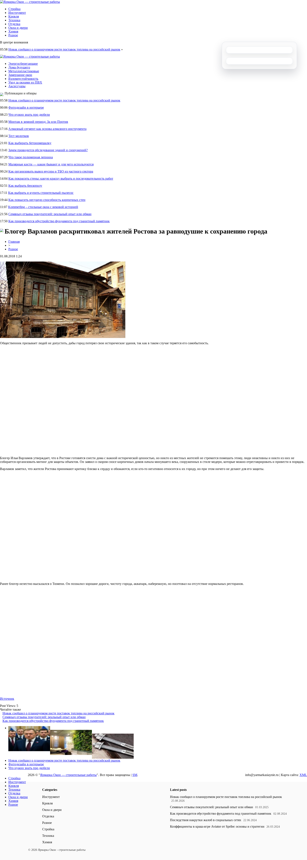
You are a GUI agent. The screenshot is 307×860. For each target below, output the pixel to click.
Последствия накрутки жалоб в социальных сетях (205, 820)
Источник (7, 698)
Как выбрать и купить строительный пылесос (41, 192)
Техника (14, 20)
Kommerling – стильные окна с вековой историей (43, 207)
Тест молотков (18, 136)
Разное (13, 35)
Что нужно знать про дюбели (29, 114)
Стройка (14, 9)
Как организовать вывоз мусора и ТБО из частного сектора (50, 171)
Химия (13, 31)
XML (303, 775)
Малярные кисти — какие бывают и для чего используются (51, 164)
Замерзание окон (20, 75)
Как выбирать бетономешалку (29, 143)
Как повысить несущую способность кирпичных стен (46, 200)
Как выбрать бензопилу (25, 185)
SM (134, 775)
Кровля (13, 16)
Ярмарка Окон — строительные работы (68, 775)
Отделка (14, 24)
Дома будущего (19, 67)
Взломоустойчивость (23, 78)
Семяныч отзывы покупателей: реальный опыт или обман (49, 214)
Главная (14, 241)
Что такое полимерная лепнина (30, 157)
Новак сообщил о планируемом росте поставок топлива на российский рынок (64, 49)
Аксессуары (16, 86)
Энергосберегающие (23, 63)
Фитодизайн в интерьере (26, 107)
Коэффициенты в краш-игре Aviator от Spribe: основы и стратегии (217, 826)
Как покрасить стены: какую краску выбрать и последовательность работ (60, 178)
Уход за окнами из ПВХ (25, 82)
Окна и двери (18, 27)
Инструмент (17, 12)
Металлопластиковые (23, 71)
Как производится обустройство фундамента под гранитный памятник (59, 221)
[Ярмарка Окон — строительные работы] (30, 2)
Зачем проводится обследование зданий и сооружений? (48, 150)
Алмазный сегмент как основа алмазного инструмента (47, 129)
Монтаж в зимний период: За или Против (38, 121)
